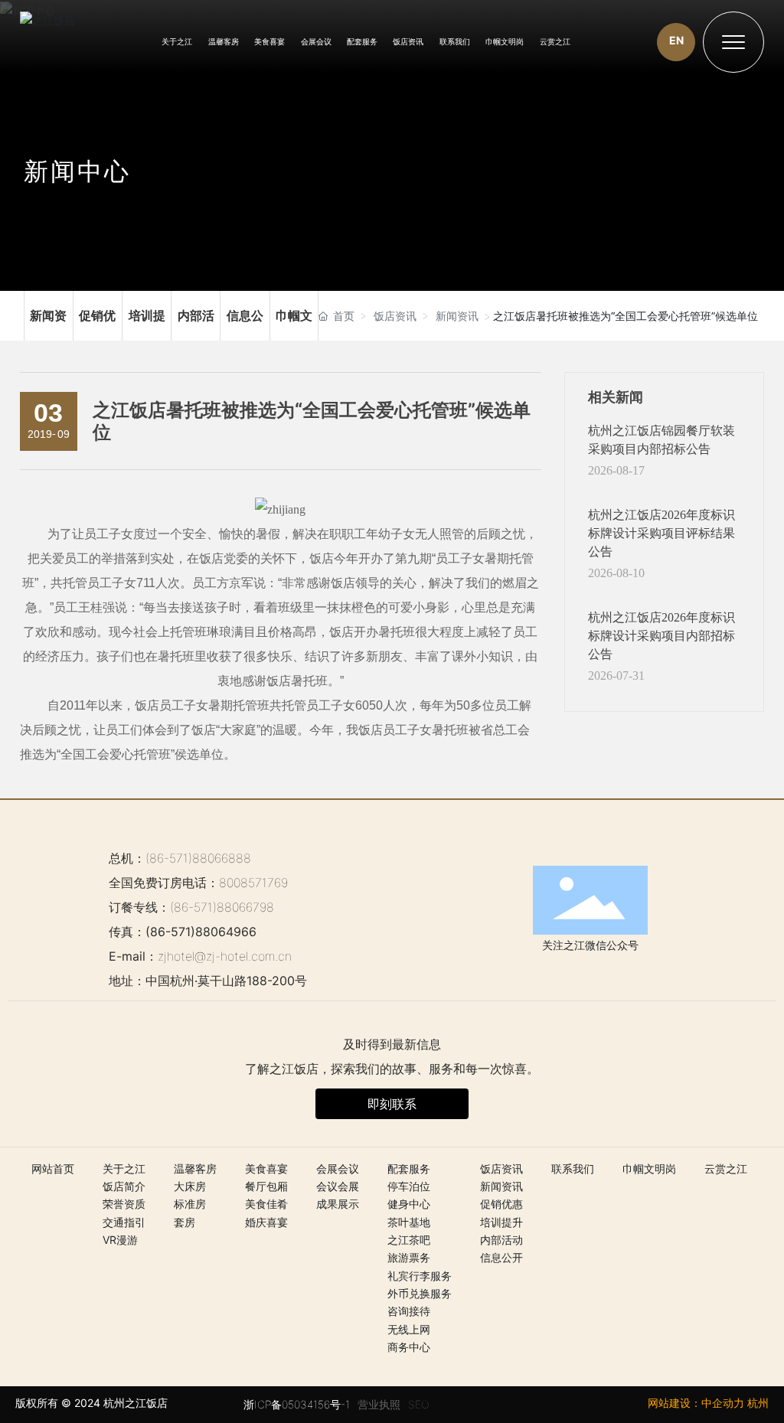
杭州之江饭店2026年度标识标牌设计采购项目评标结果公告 (661, 533)
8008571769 (253, 882)
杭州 (758, 1402)
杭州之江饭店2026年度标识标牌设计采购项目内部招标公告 (661, 636)
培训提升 (146, 316)
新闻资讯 (48, 316)
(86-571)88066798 (222, 907)
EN (676, 40)
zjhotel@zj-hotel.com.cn (225, 956)
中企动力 (722, 1402)
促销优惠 (97, 316)
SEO (418, 1404)
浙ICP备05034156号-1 (296, 1404)
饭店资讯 (395, 315)
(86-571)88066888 (198, 858)
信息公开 (244, 316)
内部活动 (195, 316)
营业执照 (379, 1404)
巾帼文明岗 (294, 316)
